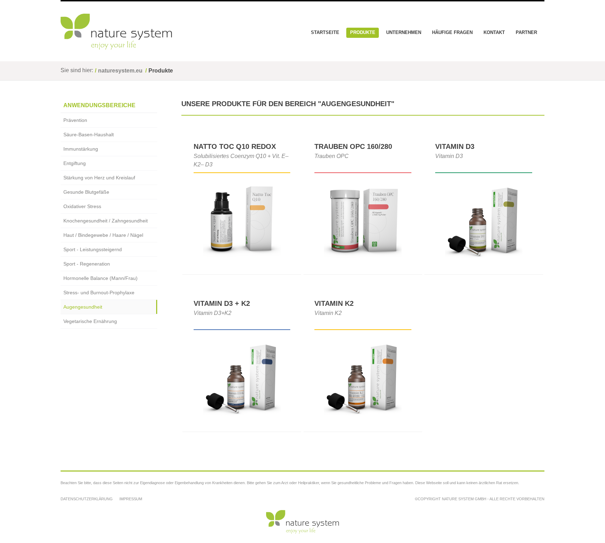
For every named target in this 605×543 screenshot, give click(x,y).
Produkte (362, 32)
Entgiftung (74, 163)
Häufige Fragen (452, 32)
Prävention (75, 120)
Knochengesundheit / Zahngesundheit (105, 221)
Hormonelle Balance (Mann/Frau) (100, 278)
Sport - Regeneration (86, 264)
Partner (526, 32)
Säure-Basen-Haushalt (88, 134)
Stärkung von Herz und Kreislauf (99, 177)
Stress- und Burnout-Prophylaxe (98, 292)
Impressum (130, 499)
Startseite (325, 32)
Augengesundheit (82, 307)
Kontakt (494, 32)
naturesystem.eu (120, 71)
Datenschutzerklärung (87, 499)
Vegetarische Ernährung (90, 321)
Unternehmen (403, 32)
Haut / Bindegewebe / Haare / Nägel (103, 235)
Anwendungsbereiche (99, 105)
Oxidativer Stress (82, 206)
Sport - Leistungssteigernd (92, 249)
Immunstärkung (80, 149)
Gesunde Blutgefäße (86, 192)
